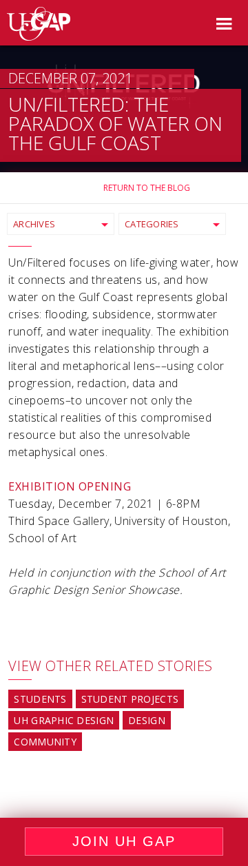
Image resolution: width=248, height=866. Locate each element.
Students (40, 698)
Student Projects (129, 698)
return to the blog (146, 188)
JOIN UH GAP (124, 841)
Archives (34, 224)
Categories (152, 224)
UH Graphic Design (64, 720)
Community (45, 741)
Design (146, 720)
